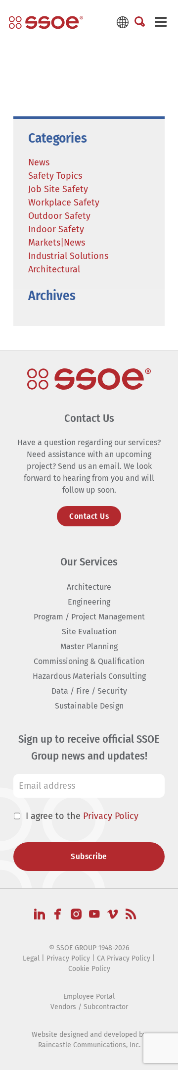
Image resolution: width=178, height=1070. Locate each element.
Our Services (89, 561)
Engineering (89, 602)
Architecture (89, 587)
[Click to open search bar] (139, 22)
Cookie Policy (89, 969)
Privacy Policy (110, 816)
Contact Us (89, 516)
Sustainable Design (89, 706)
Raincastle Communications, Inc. (89, 1045)
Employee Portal (89, 996)
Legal (31, 958)
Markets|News (56, 242)
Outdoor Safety (59, 215)
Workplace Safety (63, 202)
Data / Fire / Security (89, 691)
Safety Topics (55, 175)
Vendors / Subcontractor (89, 1007)
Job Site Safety (58, 189)
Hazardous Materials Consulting (89, 676)
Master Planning (89, 646)
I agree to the (82, 816)
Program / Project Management (89, 616)
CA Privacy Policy (123, 958)
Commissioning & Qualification (89, 661)
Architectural (54, 269)
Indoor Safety (56, 229)
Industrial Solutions (68, 256)
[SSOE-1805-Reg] (46, 22)
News (38, 162)
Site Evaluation (89, 631)
